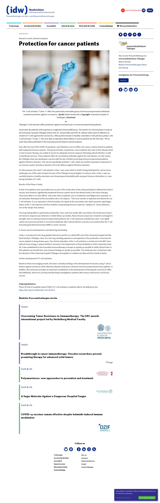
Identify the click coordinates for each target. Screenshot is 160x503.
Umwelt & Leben (67, 26)
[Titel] (120, 34)
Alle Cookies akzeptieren (147, 498)
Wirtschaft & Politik (87, 26)
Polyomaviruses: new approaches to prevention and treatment (57, 378)
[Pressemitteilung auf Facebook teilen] (120, 89)
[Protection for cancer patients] (125, 34)
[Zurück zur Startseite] (30, 11)
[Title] (130, 34)
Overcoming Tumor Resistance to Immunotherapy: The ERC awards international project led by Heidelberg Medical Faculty (60, 317)
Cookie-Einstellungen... (123, 498)
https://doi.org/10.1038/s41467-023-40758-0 (37, 290)
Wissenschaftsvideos (128, 26)
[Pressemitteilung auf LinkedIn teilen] (131, 89)
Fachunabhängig (106, 26)
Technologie (14, 26)
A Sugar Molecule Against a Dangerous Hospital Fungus (53, 396)
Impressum (84, 458)
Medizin (123, 80)
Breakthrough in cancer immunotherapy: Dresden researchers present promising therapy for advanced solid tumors (61, 355)
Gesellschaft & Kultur (32, 26)
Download (71, 117)
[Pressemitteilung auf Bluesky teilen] (126, 89)
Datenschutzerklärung (87, 461)
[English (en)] (144, 10)
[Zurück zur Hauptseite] (150, 10)
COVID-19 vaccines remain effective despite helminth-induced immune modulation (62, 415)
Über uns (84, 455)
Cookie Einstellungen (87, 467)
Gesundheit (51, 26)
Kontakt (83, 464)
